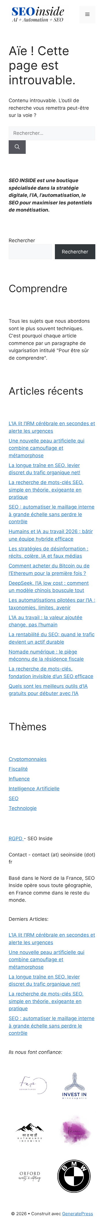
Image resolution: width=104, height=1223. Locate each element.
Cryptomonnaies (28, 759)
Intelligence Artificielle (34, 788)
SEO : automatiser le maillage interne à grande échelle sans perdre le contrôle (51, 514)
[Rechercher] (17, 147)
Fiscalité (18, 769)
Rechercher (22, 240)
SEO (13, 798)
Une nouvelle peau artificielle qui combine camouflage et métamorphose (46, 448)
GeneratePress (77, 1213)
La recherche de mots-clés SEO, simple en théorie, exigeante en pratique (46, 489)
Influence (19, 779)
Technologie (23, 808)
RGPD (16, 838)
